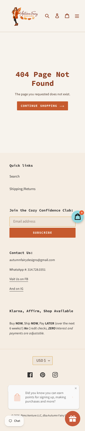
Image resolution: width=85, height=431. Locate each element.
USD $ (41, 360)
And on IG (16, 288)
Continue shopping (39, 106)
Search (14, 176)
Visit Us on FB (18, 279)
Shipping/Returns (22, 188)
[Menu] (77, 16)
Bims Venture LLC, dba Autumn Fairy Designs (47, 416)
